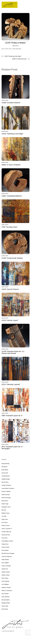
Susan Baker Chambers (8, 488)
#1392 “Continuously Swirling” (12, 258)
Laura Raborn (5, 550)
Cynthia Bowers (6, 476)
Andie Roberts (5, 559)
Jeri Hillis (4, 516)
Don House (4, 522)
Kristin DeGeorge (6, 497)
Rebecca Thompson (7, 590)
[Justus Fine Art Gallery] (9, 7)
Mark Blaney (5, 469)
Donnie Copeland (6, 491)
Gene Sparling (5, 581)
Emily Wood (5, 609)
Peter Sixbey (5, 578)
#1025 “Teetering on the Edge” (12, 56)
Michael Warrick (6, 600)
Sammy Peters (5, 547)
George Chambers (6, 485)
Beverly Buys (5, 482)
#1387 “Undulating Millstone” (12, 196)
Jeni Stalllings (5, 584)
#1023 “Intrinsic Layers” (10, 320)
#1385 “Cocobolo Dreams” (19, 59)
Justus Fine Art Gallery (7, 631)
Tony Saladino (5, 562)
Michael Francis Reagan (8, 553)
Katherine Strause (6, 587)
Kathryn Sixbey (6, 575)
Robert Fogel (5, 503)
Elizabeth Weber (6, 603)
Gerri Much (4, 538)
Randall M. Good (6, 507)
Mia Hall (4, 510)
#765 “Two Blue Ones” (10, 227)
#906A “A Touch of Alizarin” (11, 165)
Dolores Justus (5, 525)
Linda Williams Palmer (7, 541)
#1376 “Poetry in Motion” (15, 43)
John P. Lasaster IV (7, 528)
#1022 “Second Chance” (10, 289)
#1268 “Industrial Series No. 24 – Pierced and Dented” (13, 352)
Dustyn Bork (5, 473)
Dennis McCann (6, 534)
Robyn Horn (15, 45)
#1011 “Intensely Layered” (11, 384)
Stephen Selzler (6, 572)
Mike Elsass (5, 500)
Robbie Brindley (6, 479)
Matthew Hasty (5, 513)
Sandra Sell (5, 569)
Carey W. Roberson (7, 556)
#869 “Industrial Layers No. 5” (12, 415)
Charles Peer (5, 544)
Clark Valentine (5, 596)
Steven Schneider (6, 565)
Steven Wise (5, 606)
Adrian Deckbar (6, 494)
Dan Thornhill (5, 593)
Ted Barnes (4, 466)
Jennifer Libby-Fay (6, 531)
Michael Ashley (5, 463)
